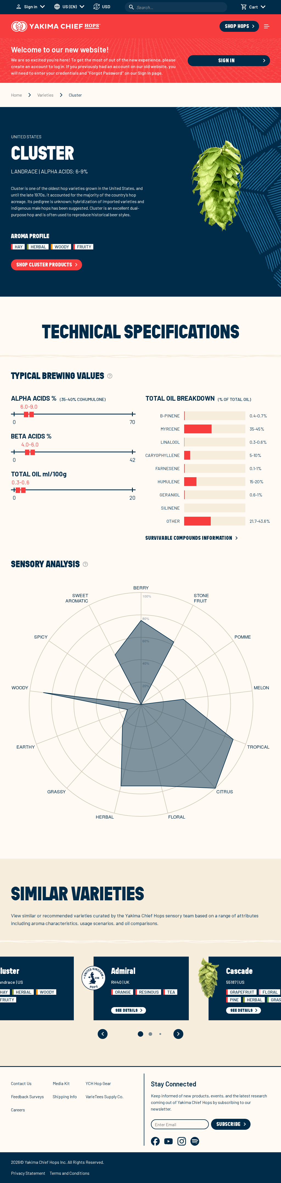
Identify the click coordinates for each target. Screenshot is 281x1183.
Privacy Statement (28, 1173)
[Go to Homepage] (56, 26)
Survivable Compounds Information (188, 538)
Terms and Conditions (69, 1173)
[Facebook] (155, 1141)
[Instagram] (181, 1141)
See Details (127, 1010)
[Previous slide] (103, 1034)
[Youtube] (168, 1141)
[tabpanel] (140, 601)
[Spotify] (194, 1141)
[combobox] (176, 7)
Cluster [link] (75, 94)
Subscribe (229, 1124)
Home (16, 94)
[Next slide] (178, 1034)
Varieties (45, 94)
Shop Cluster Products (44, 265)
